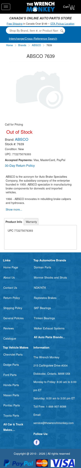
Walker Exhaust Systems (49, 328)
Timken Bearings (44, 318)
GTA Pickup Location (62, 23)
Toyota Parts (11, 415)
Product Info (14, 222)
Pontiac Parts (11, 405)
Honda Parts (11, 385)
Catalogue (9, 338)
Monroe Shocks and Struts (50, 277)
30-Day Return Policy (20, 165)
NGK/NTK (40, 288)
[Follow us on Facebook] (36, 442)
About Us (9, 277)
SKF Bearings (42, 308)
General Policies (13, 318)
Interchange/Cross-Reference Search (33, 38)
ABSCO (36, 45)
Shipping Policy (12, 308)
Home (9, 45)
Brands (22, 45)
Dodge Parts (11, 365)
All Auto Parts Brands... (49, 337)
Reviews (8, 328)
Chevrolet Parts (13, 354)
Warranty (31, 222)
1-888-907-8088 (56, 406)
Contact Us (10, 288)
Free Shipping (14, 23)
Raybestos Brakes (45, 298)
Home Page (10, 267)
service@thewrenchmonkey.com (53, 423)
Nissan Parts (11, 395)
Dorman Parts (42, 267)
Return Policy (11, 298)
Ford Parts (10, 375)
